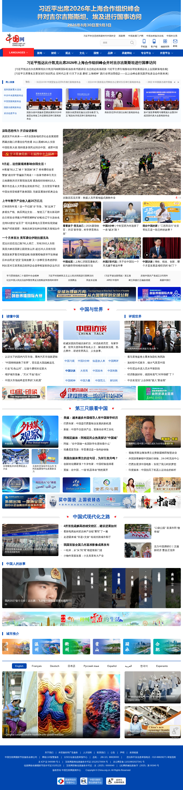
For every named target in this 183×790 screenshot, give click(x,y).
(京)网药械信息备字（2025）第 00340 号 (139, 765)
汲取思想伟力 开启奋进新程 (19, 130)
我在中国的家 (150, 225)
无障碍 (175, 738)
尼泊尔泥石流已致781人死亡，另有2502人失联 (28, 243)
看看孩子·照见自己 (73, 225)
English (19, 666)
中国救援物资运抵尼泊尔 (76, 197)
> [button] (178, 82)
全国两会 (72, 280)
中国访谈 (148, 261)
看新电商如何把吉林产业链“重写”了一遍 (86, 531)
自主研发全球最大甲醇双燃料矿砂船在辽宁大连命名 (31, 217)
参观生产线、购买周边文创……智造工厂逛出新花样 (31, 212)
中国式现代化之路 (91, 516)
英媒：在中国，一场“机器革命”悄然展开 (86, 469)
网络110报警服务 (50, 757)
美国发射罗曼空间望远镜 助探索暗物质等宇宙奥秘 (30, 254)
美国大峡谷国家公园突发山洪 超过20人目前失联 (29, 249)
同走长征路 (91, 280)
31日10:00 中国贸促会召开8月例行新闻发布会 (58, 82)
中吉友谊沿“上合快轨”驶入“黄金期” (146, 380)
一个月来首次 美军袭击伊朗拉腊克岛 (25, 237)
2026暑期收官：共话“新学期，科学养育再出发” (81, 229)
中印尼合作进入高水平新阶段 (143, 368)
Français (37, 666)
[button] (178, 160)
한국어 (144, 666)
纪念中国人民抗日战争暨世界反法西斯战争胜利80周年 (32, 280)
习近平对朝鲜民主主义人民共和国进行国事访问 (70, 275)
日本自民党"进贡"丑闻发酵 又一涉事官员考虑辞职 (29, 260)
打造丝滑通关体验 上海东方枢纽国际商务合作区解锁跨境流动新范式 (30, 550)
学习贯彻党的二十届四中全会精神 (23, 275)
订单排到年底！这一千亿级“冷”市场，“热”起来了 (29, 206)
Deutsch (54, 666)
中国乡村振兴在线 (155, 36)
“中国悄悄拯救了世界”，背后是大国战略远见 (29, 362)
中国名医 (68, 261)
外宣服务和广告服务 (68, 752)
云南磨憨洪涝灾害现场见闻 (17, 180)
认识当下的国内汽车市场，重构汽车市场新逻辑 (31, 356)
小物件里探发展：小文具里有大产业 (84, 555)
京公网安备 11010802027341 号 (129, 762)
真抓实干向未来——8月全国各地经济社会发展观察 (30, 136)
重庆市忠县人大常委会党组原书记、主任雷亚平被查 (31, 186)
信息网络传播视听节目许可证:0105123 (42, 765)
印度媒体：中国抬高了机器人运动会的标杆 (152, 469)
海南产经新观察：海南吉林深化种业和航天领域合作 (31, 228)
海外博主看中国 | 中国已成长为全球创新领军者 (150, 443)
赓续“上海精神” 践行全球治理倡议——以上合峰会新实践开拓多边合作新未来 (125, 73)
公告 (113, 752)
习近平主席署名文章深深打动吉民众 (35, 73)
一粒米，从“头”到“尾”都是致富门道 (83, 550)
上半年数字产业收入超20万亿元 (22, 200)
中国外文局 (172, 36)
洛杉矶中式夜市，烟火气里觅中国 (146, 362)
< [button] (174, 82)
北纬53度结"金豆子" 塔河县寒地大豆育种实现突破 (30, 223)
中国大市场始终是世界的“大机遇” (23, 380)
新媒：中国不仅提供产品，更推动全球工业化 (89, 429)
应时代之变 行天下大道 (69, 73)
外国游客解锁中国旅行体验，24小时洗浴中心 (154, 458)
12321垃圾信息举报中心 (75, 757)
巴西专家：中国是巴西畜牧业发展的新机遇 (87, 423)
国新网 (122, 36)
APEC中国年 (113, 280)
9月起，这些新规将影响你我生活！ (24, 163)
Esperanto (162, 666)
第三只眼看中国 (91, 408)
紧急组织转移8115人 (44, 180)
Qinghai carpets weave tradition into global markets (35, 734)
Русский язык (91, 666)
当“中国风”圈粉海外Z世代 (17, 348)
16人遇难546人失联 (44, 141)
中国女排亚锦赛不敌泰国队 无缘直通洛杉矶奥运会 (30, 191)
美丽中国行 (165, 280)
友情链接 (134, 752)
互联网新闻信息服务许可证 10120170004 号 (86, 762)
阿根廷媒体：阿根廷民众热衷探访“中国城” (91, 437)
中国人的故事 (16, 564)
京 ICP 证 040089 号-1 (49, 762)
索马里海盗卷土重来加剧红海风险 (146, 356)
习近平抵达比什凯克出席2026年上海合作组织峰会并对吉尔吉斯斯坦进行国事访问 (91, 63)
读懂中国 (12, 316)
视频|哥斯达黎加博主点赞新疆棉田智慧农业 (153, 452)
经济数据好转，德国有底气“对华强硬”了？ (150, 374)
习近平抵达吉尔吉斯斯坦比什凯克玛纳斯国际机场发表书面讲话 (51, 69)
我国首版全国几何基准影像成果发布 (86, 544)
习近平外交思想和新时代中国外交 (99, 36)
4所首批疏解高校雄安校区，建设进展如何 (90, 525)
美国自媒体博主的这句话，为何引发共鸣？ (91, 458)
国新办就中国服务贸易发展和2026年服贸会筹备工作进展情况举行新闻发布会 (44, 115)
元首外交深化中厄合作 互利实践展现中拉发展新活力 (45, 469)
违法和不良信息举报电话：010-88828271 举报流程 (151, 757)
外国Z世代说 (110, 261)
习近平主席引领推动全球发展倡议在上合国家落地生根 (137, 69)
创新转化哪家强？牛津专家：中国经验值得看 (89, 464)
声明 (122, 752)
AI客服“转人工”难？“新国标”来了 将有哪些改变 (28, 169)
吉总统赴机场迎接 (96, 69)
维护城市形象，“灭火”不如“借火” (23, 374)
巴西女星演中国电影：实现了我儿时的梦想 (152, 464)
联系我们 (101, 752)
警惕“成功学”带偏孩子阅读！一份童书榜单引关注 (29, 175)
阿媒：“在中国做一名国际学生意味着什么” (87, 443)
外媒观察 (9, 443)
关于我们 (49, 752)
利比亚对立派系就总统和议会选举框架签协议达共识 (31, 265)
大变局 (84, 370)
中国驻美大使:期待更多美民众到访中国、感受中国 (30, 147)
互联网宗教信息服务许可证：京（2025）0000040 (90, 765)
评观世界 (135, 316)
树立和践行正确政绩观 (139, 280)
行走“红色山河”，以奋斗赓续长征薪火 (26, 368)
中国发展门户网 (135, 36)
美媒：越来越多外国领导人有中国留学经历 (91, 417)
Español (112, 666)
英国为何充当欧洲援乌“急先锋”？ (143, 348)
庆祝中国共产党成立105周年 (154, 275)
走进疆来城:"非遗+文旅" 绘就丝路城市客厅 (87, 537)
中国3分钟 (108, 225)
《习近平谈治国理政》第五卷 (117, 275)
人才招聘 (87, 752)
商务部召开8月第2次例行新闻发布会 (122, 112)
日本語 (71, 666)
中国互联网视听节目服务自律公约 (21, 757)
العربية (128, 666)
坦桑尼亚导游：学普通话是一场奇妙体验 (86, 449)
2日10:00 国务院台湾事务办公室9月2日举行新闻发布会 (114, 82)
